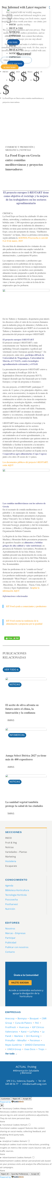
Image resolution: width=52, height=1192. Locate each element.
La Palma (34, 1031)
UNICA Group (14, 1049)
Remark (23, 1124)
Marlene (18, 1036)
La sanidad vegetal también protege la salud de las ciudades (24, 804)
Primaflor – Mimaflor (16, 1040)
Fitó (37, 1022)
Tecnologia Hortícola (16, 894)
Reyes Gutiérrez (13, 1044)
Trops (41, 1049)
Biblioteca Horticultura (17, 890)
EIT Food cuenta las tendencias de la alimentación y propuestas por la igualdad (24, 622)
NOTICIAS (25, 149)
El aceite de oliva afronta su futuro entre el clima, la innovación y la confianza (22, 709)
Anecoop (10, 1018)
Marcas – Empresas (15, 933)
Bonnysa (22, 1018)
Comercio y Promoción (19, 146)
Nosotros (10, 928)
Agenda (9, 885)
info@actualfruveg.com (34, 1083)
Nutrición (10, 908)
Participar (10, 937)
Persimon (35, 1040)
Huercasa (24, 1027)
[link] (8, 178)
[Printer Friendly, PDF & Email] (12, 638)
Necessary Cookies (11, 1108)
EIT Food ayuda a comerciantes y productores (26, 606)
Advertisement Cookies (13, 1157)
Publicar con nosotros (16, 947)
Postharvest (11, 904)
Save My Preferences (19, 1174)
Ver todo (10, 669)
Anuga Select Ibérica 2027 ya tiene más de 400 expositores (25, 757)
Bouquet (34, 1018)
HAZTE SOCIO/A (20, 983)
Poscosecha (11, 899)
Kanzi (23, 1031)
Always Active (26, 1108)
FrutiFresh (10, 1027)
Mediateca (12, 149)
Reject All (16, 1098)
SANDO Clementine (35, 1044)
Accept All (27, 1098)
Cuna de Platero (23, 1022)
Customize (5, 1098)
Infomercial (17, 735)
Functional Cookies (11, 1124)
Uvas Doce (29, 1049)
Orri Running (32, 1036)
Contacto (10, 951)
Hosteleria (10, 861)
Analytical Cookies (10, 1141)
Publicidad (10, 942)
